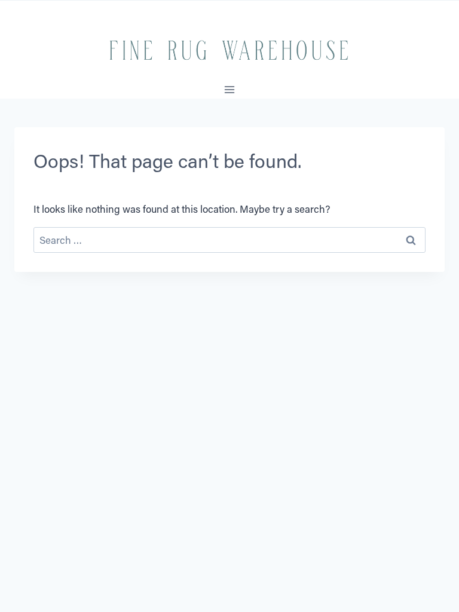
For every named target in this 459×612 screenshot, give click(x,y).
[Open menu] (230, 89)
